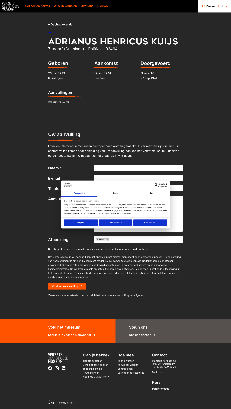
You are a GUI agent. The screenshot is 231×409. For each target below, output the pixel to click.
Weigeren (81, 223)
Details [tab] (116, 193)
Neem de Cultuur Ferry (96, 376)
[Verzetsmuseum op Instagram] (58, 368)
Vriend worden (125, 360)
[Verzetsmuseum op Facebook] (51, 368)
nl (222, 6)
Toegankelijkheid (92, 368)
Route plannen (91, 372)
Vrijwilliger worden (127, 364)
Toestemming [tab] (79, 193)
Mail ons (157, 372)
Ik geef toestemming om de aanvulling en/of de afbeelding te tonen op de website (101, 249)
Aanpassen (114, 223)
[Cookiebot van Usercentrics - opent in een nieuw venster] (156, 185)
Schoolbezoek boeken (95, 364)
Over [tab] (152, 193)
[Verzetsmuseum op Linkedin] (64, 368)
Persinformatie (160, 388)
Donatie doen (125, 368)
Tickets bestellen (92, 360)
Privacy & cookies (67, 403)
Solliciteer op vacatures (130, 372)
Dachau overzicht (62, 24)
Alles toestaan (150, 223)
